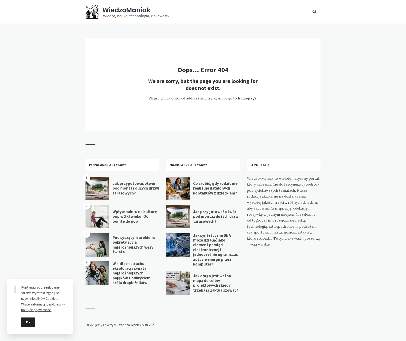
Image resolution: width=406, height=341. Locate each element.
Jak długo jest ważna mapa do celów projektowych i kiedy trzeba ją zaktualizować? (215, 283)
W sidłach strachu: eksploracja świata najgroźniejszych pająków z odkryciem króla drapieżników (132, 273)
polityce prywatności (36, 310)
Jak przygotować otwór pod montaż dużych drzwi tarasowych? (136, 188)
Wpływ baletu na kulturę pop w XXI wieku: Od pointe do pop (135, 216)
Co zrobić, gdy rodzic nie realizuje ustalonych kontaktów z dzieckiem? (215, 188)
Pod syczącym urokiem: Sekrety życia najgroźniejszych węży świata (134, 244)
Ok (28, 322)
